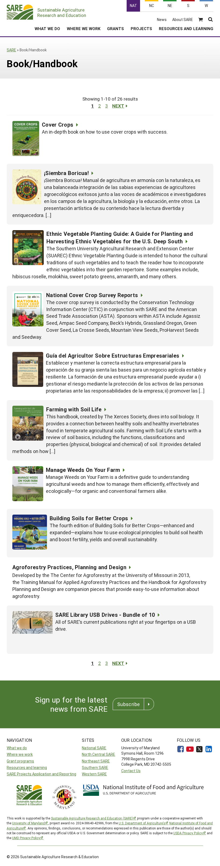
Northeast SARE (96, 761)
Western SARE (94, 773)
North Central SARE (98, 754)
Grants (115, 28)
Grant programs (20, 761)
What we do (17, 747)
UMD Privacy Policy (26, 838)
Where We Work (83, 28)
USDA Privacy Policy (188, 833)
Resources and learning (27, 767)
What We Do (47, 28)
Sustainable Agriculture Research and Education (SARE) (92, 818)
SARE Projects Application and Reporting (41, 773)
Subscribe (128, 704)
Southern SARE (95, 767)
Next (118, 106)
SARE (11, 49)
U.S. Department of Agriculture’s (142, 823)
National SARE (94, 747)
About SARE (182, 19)
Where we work (20, 754)
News (162, 19)
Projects (141, 28)
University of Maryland (28, 823)
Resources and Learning (186, 28)
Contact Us (131, 770)
